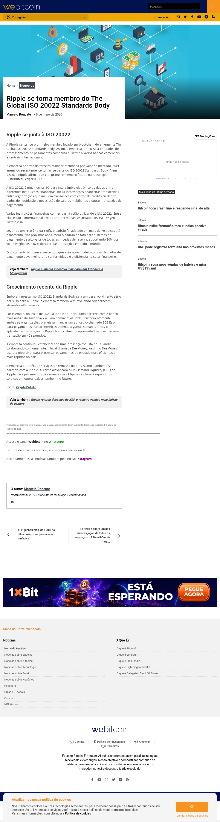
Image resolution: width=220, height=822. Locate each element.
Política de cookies (78, 813)
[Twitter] (185, 17)
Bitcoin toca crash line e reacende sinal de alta (174, 209)
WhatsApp (56, 442)
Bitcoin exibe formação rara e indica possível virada (172, 228)
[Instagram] (178, 17)
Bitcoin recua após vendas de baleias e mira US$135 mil (172, 266)
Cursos (8, 698)
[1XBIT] (110, 592)
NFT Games (11, 704)
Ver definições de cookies (192, 816)
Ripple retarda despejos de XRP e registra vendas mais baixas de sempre (63, 401)
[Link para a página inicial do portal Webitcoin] (110, 729)
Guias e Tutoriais (14, 692)
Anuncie (162, 17)
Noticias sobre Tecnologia (20, 667)
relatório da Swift (38, 231)
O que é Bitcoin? (126, 648)
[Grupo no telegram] (206, 17)
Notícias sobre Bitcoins (18, 655)
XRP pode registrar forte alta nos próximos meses (176, 247)
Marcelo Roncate (37, 489)
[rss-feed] (213, 17)
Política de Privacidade (110, 742)
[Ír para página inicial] (73, 6)
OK (192, 806)
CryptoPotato (26, 387)
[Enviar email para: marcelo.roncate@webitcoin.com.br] (12, 502)
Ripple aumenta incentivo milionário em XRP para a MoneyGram (56, 271)
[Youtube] (199, 17)
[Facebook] (192, 17)
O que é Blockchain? (129, 661)
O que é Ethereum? (128, 655)
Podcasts (10, 686)
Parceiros (112, 746)
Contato (79, 742)
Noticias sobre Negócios (19, 679)
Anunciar (144, 742)
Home (11, 85)
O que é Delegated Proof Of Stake (137, 673)
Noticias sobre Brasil (16, 673)
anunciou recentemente (24, 170)
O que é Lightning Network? (133, 667)
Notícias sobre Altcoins (18, 661)
